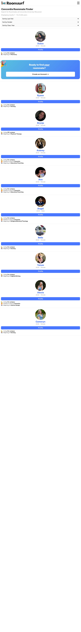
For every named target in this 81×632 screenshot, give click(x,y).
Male (43, 211)
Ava (40, 179)
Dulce (40, 43)
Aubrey (40, 150)
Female (43, 46)
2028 (37, 125)
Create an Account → (40, 74)
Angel (40, 208)
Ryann (40, 95)
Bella (40, 237)
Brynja (40, 123)
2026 (37, 324)
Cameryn (40, 321)
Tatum (40, 265)
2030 (37, 46)
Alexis (40, 292)
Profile (40, 50)
